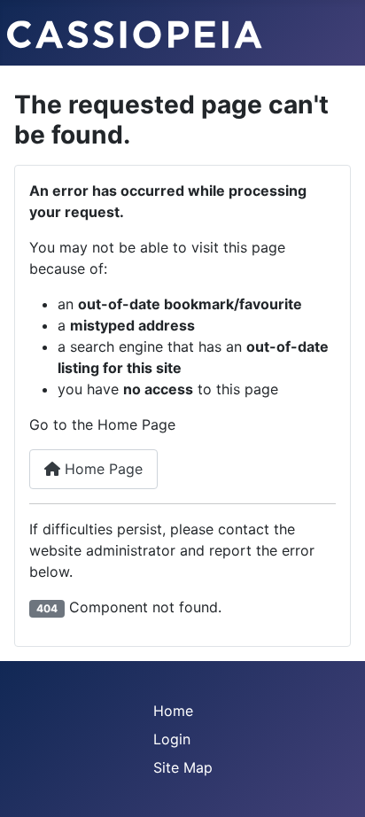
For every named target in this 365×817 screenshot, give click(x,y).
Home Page (101, 469)
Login (171, 739)
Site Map (183, 767)
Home (173, 711)
